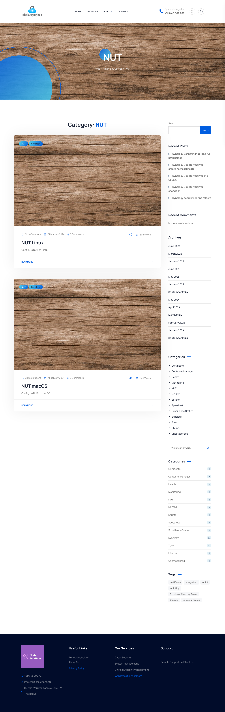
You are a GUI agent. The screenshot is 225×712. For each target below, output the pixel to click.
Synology (35, 143)
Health (175, 377)
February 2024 (176, 322)
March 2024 (175, 315)
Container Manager (182, 371)
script (205, 582)
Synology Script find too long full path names (189, 155)
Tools (175, 422)
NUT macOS (34, 386)
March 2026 (175, 253)
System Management (127, 663)
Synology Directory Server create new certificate (185, 166)
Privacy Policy (76, 668)
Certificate (178, 365)
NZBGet (176, 394)
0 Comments (77, 234)
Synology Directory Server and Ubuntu (188, 178)
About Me (74, 662)
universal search (191, 599)
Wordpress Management (128, 676)
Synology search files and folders (191, 198)
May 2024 (174, 299)
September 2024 (178, 292)
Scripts (176, 399)
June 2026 (174, 246)
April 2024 (174, 307)
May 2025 (173, 276)
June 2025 (174, 269)
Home (97, 68)
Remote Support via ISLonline (177, 662)
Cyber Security (123, 657)
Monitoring (178, 382)
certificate (175, 582)
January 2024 (176, 330)
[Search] (207, 448)
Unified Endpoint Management (132, 669)
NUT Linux (32, 242)
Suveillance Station (182, 411)
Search (172, 123)
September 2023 (178, 338)
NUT (23, 143)
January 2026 (176, 261)
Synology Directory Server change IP (185, 189)
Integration (191, 582)
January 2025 (176, 284)
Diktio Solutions (32, 234)
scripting (175, 588)
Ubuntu (176, 428)
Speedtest (177, 405)
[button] (192, 11)
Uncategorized (180, 433)
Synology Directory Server (183, 594)
